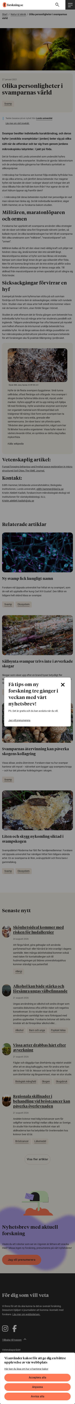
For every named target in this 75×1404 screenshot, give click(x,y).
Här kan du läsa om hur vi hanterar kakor (26, 1368)
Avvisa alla (37, 1396)
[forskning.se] (11, 4)
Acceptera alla (37, 1377)
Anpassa (37, 1387)
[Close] (63, 685)
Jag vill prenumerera (19, 720)
